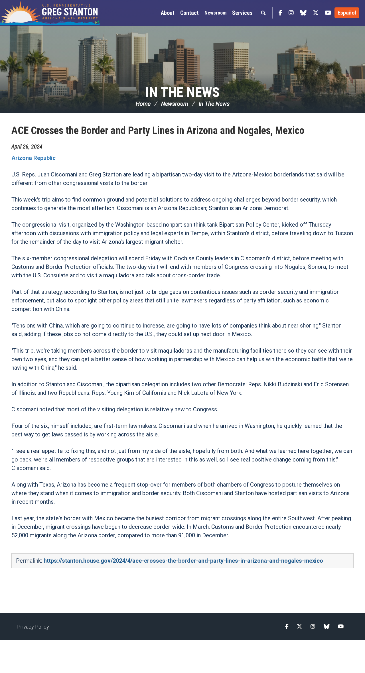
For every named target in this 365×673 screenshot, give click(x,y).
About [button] (168, 12)
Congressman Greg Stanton (50, 13)
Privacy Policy (33, 627)
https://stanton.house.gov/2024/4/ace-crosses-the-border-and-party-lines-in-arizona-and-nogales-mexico (183, 560)
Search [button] (263, 12)
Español (347, 13)
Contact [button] (189, 12)
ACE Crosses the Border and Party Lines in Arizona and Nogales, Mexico (157, 131)
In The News (182, 92)
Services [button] (242, 12)
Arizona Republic (34, 157)
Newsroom (215, 13)
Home (143, 103)
